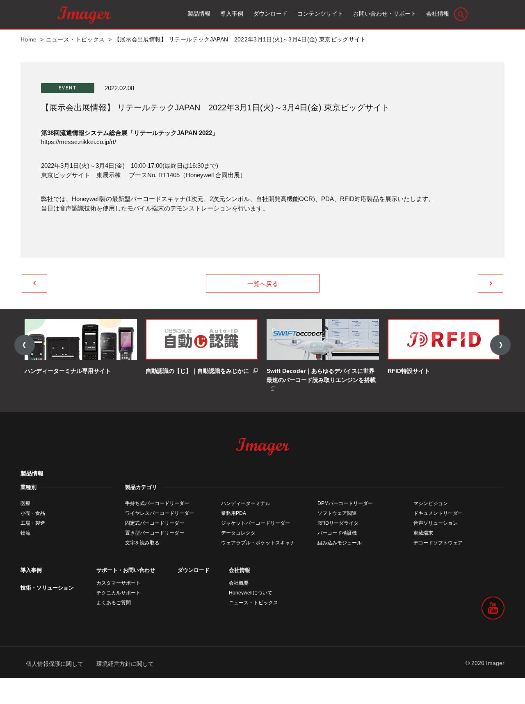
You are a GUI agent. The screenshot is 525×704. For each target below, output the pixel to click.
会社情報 (239, 570)
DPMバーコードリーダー (345, 503)
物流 (25, 533)
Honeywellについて (250, 593)
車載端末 (423, 533)
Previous (24, 345)
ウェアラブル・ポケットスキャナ (258, 543)
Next (500, 345)
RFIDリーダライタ (337, 523)
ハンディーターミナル (245, 503)
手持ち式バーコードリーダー (157, 503)
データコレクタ (238, 533)
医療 (25, 503)
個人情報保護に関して (54, 664)
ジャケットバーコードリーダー (255, 523)
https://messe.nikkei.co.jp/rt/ (78, 141)
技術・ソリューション (47, 588)
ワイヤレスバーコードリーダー (159, 513)
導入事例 (31, 570)
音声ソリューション (435, 523)
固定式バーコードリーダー (154, 523)
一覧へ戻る (262, 283)
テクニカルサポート (118, 593)
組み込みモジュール (339, 543)
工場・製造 (33, 523)
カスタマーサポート (118, 583)
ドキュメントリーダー (438, 513)
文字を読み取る (142, 543)
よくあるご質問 (113, 603)
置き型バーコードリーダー (154, 533)
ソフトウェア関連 (337, 513)
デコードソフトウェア (438, 543)
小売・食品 (33, 513)
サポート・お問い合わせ (125, 570)
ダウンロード (194, 570)
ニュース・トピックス (253, 603)
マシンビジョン (430, 503)
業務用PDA (233, 513)
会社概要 (239, 583)
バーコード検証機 (337, 533)
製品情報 (32, 473)
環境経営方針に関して (125, 664)
